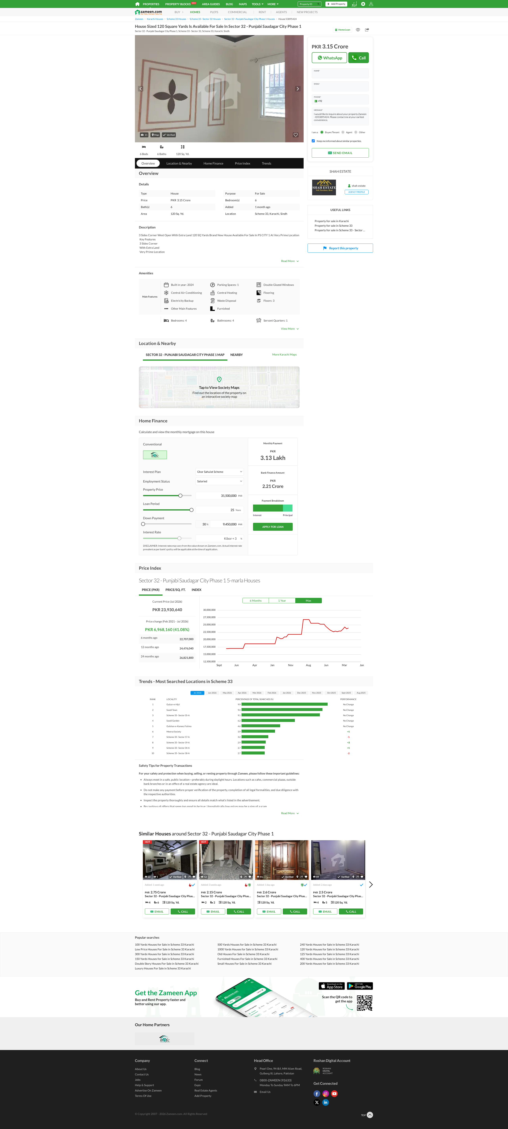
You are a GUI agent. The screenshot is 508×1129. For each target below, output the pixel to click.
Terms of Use (143, 1095)
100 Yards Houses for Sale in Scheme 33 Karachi (164, 944)
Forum (198, 1079)
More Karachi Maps (284, 354)
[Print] (358, 30)
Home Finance (213, 163)
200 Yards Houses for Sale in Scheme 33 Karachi (329, 963)
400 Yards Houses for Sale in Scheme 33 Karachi (329, 958)
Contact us (142, 1074)
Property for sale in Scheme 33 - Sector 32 (340, 230)
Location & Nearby (179, 163)
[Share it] (189, 877)
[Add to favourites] (296, 134)
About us (140, 1069)
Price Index (242, 163)
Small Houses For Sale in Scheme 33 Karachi (244, 963)
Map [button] (156, 134)
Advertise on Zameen (148, 1090)
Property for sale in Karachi (332, 221)
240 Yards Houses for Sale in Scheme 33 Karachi (329, 944)
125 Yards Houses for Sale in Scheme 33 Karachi (329, 954)
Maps (243, 4)
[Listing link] (226, 879)
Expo (197, 1085)
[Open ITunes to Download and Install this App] (333, 988)
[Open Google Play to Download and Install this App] (360, 988)
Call (362, 57)
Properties (151, 4)
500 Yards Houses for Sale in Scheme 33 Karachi (247, 944)
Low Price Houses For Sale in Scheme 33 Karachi (165, 949)
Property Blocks (180, 4)
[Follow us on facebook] (318, 1097)
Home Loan (344, 29)
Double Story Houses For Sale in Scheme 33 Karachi (167, 963)
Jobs (137, 1079)
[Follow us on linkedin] (326, 1105)
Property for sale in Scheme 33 (333, 225)
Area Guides (211, 4)
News (197, 1074)
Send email (343, 153)
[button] (144, 134)
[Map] (185, 877)
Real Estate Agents (205, 1090)
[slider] (180, 496)
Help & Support (144, 1085)
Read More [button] (288, 261)
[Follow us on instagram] (326, 1097)
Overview (148, 163)
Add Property (202, 1095)
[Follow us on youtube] (335, 1097)
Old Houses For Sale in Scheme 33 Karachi (243, 954)
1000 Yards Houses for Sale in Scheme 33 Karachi (247, 949)
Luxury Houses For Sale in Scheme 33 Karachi (163, 968)
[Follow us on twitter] (318, 1105)
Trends (266, 163)
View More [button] (288, 328)
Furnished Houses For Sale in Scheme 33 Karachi (247, 958)
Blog (229, 4)
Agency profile (356, 192)
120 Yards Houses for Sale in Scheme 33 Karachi (329, 949)
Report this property (343, 248)
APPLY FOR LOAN (273, 526)
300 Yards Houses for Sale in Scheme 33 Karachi (164, 954)
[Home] (137, 4)
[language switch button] (354, 4)
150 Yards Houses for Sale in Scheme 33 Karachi (164, 958)
